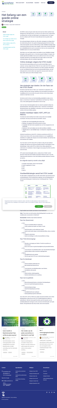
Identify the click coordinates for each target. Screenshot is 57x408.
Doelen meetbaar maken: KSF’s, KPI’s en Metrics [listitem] (9, 44)
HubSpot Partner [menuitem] (46, 376)
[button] (47, 392)
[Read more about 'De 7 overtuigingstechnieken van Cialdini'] (47, 321)
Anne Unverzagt (45, 337)
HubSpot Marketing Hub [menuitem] (34, 373)
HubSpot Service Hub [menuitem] (33, 378)
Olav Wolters (6, 24)
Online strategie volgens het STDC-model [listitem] (8, 35)
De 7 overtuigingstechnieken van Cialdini (47, 332)
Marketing (4, 27)
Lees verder (15, 356)
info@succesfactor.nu (8, 380)
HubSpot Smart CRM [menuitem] (33, 371)
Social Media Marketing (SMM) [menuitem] (20, 380)
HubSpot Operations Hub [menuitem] (34, 383)
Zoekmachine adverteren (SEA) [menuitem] (21, 372)
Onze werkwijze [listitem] (30, 352)
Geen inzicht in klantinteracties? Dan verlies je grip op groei (9, 333)
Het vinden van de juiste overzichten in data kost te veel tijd (27, 333)
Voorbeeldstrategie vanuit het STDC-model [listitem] (9, 48)
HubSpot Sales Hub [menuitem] (33, 376)
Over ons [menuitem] (45, 371)
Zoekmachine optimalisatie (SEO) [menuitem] (21, 376)
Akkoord (39, 206)
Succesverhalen (29, 2)
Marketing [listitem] (5, 352)
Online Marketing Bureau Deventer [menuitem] (48, 379)
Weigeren (48, 206)
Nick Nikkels (7, 337)
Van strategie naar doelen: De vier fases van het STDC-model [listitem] (10, 39)
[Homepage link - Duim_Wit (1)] (3, 395)
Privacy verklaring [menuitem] (14, 397)
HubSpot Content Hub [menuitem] (33, 380)
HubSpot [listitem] (10, 352)
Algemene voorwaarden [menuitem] (6, 397)
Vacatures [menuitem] (45, 373)
